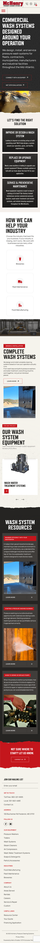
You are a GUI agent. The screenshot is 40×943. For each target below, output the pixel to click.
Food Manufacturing (12, 870)
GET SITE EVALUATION (14, 85)
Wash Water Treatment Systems (17, 853)
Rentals (7, 894)
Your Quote (8, 919)
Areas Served (9, 890)
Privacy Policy (20, 937)
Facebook (5, 824)
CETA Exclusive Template (28, 940)
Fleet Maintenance (11, 874)
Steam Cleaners (10, 845)
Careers (7, 898)
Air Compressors (10, 849)
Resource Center (11, 915)
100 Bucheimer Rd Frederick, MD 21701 (19, 814)
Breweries (8, 877)
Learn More (11, 381)
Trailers (7, 838)
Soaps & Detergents (12, 857)
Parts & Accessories (12, 860)
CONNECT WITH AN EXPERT (16, 78)
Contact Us (19, 759)
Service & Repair (10, 902)
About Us (7, 887)
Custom (7, 906)
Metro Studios (15, 940)
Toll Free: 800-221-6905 (13, 797)
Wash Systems (10, 841)
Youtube (10, 824)
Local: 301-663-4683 (12, 801)
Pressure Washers (11, 834)
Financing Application (12, 923)
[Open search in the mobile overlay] (23, 11)
